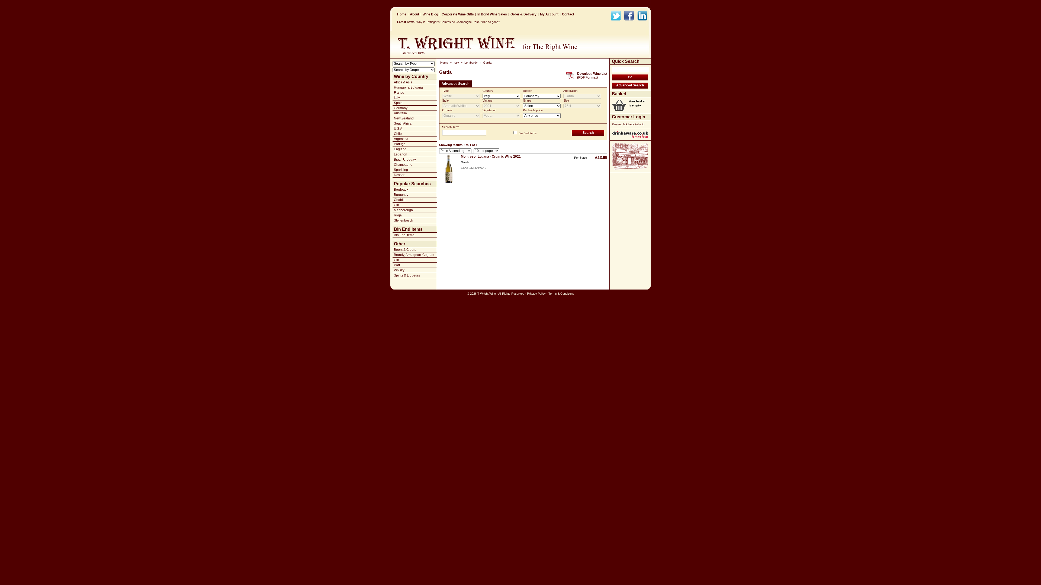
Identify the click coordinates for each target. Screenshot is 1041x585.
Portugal (400, 144)
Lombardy (471, 62)
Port (397, 265)
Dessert (399, 175)
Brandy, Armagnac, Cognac (414, 255)
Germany (400, 108)
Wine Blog (430, 14)
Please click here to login (628, 124)
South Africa (403, 123)
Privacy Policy (536, 293)
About (414, 14)
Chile (398, 134)
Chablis (399, 200)
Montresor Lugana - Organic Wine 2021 (491, 156)
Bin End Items (404, 235)
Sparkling (401, 170)
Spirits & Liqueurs (407, 275)
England (400, 149)
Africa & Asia (403, 82)
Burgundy (401, 195)
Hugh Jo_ (422, 22)
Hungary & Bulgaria (408, 87)
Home (401, 14)
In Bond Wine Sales (492, 14)
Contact (568, 14)
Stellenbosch (403, 220)
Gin (396, 205)
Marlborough (403, 210)
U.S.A (398, 129)
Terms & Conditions (561, 293)
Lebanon (400, 154)
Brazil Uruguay (405, 159)
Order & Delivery (523, 14)
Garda (487, 62)
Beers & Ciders (405, 250)
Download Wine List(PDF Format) (592, 75)
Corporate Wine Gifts (458, 14)
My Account (549, 14)
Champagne (403, 165)
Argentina (401, 139)
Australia (400, 113)
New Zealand (404, 118)
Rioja (398, 215)
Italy (397, 98)
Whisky (399, 270)
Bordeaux (401, 189)
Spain (398, 103)
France (399, 93)
